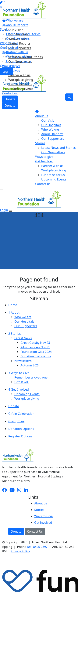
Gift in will (21, 382)
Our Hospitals (18, 34)
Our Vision (15, 30)
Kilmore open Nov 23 (35, 347)
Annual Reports (19, 43)
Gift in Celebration (21, 414)
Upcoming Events (21, 89)
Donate (10, 99)
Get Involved (11, 71)
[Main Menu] (1, 189)
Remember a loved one (31, 377)
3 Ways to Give (18, 373)
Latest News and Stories (25, 57)
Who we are (22, 317)
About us (8, 25)
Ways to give (11, 66)
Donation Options (21, 429)
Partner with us (19, 75)
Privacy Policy (20, 551)
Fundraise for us (20, 84)
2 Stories (14, 334)
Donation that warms (35, 356)
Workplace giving (20, 80)
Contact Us (35, 531)
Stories (7, 52)
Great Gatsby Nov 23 (35, 343)
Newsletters (23, 361)
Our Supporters (19, 48)
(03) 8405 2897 (37, 547)
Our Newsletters (20, 61)
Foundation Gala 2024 (36, 352)
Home (12, 305)
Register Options (20, 436)
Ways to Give (43, 516)
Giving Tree (16, 421)
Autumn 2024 (30, 365)
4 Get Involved (18, 389)
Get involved (43, 522)
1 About (14, 312)
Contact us (10, 93)
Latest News (23, 338)
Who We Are (17, 39)
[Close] (10, 211)
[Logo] (24, 10)
